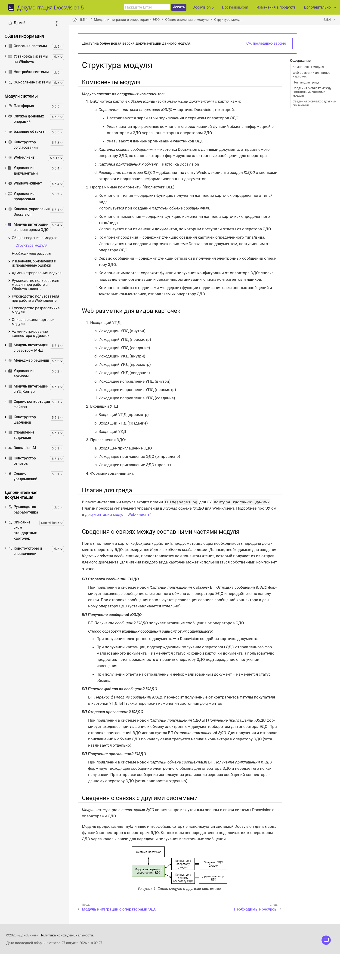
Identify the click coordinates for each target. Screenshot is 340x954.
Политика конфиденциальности (66, 935)
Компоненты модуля (308, 67)
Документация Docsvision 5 (50, 7)
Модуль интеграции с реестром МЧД (31, 348)
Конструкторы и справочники (28, 551)
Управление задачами (24, 435)
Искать (179, 7)
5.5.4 (327, 20)
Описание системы (30, 46)
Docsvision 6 (203, 7)
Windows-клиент (28, 183)
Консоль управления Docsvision (32, 211)
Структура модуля (31, 246)
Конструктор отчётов (25, 461)
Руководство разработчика (26, 509)
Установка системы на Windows (31, 59)
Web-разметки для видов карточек (312, 74)
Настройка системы (31, 72)
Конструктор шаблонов (25, 420)
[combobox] (147, 7)
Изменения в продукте (276, 7)
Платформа (24, 106)
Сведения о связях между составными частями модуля (312, 91)
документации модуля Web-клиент (117, 514)
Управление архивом (24, 373)
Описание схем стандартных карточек (25, 530)
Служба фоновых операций (29, 119)
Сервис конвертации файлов (32, 404)
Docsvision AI (25, 448)
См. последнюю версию (266, 43)
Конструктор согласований (26, 145)
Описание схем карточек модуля (33, 322)
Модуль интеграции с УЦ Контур (31, 389)
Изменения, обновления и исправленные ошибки (34, 263)
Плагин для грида (306, 82)
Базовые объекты (30, 131)
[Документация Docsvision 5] (12, 7)
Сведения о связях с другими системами (315, 103)
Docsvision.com (235, 7)
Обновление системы (32, 82)
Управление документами (26, 170)
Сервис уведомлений (25, 476)
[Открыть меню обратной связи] (326, 940)
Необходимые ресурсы (31, 254)
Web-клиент (24, 157)
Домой (19, 23)
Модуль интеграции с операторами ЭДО (31, 227)
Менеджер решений (31, 360)
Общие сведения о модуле (34, 238)
